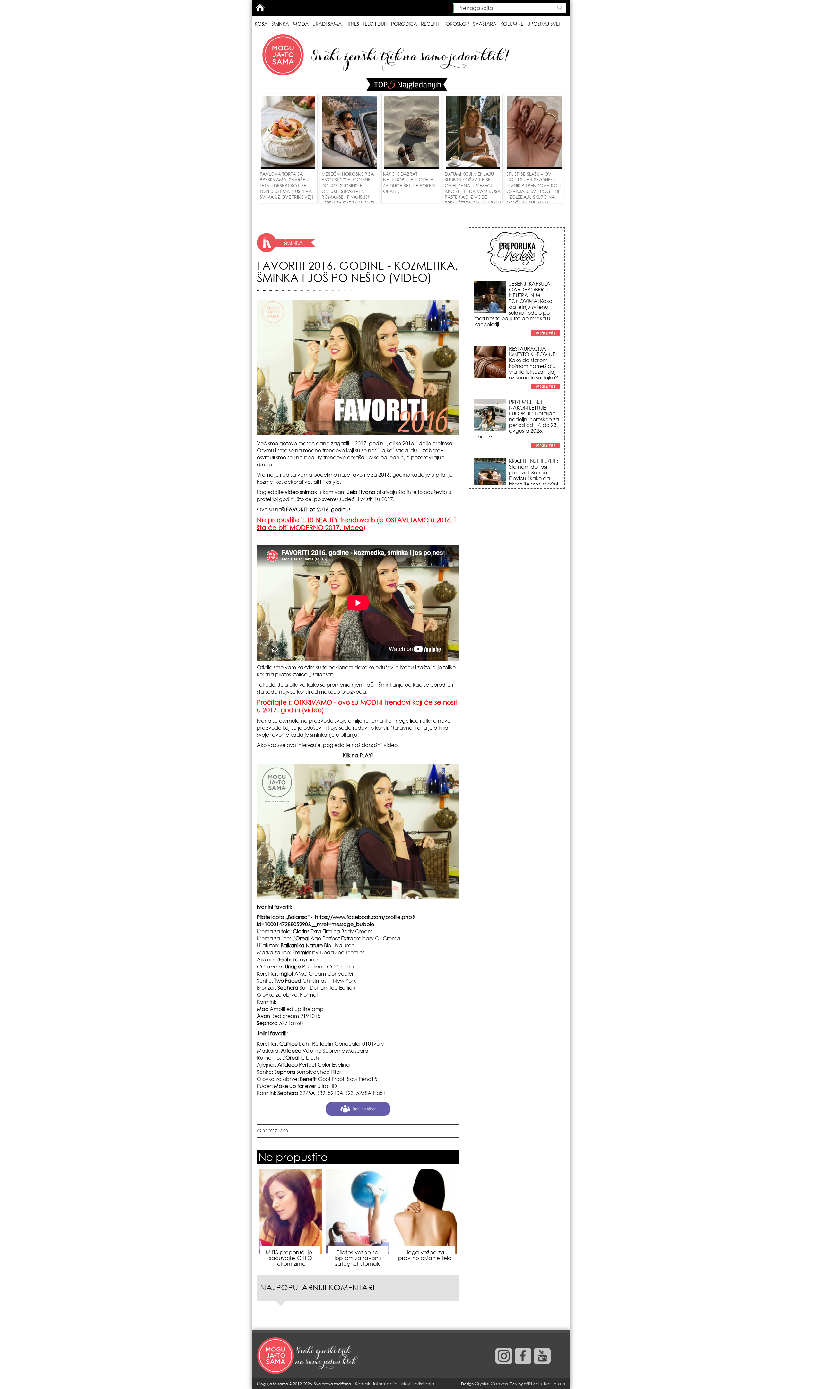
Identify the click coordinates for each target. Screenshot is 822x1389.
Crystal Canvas (491, 1383)
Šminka (280, 24)
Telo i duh (375, 24)
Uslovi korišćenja (416, 1383)
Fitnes (352, 24)
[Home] (308, 1356)
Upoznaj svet (544, 24)
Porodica (404, 24)
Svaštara (484, 24)
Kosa (261, 24)
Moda (301, 24)
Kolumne (511, 24)
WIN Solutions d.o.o (544, 1383)
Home (260, 7)
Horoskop (455, 24)
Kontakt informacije (376, 1383)
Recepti (430, 24)
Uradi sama (327, 24)
